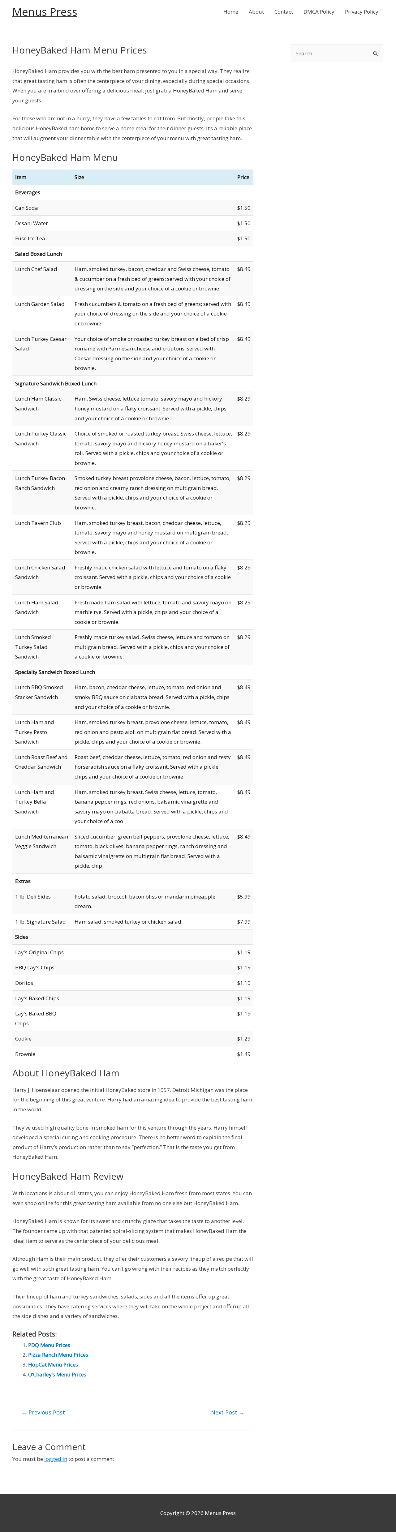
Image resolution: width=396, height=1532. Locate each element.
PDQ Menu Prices (49, 1345)
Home (230, 11)
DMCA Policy (318, 11)
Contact (283, 11)
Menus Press (44, 11)
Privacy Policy (361, 11)
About (256, 11)
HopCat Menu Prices (53, 1364)
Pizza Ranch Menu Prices (58, 1354)
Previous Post (43, 1412)
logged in (55, 1458)
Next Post (227, 1412)
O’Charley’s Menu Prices (57, 1374)
